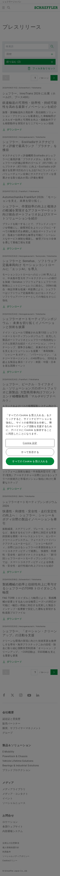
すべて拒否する (30, 452)
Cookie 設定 (30, 443)
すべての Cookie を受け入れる (30, 461)
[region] (30, 438)
